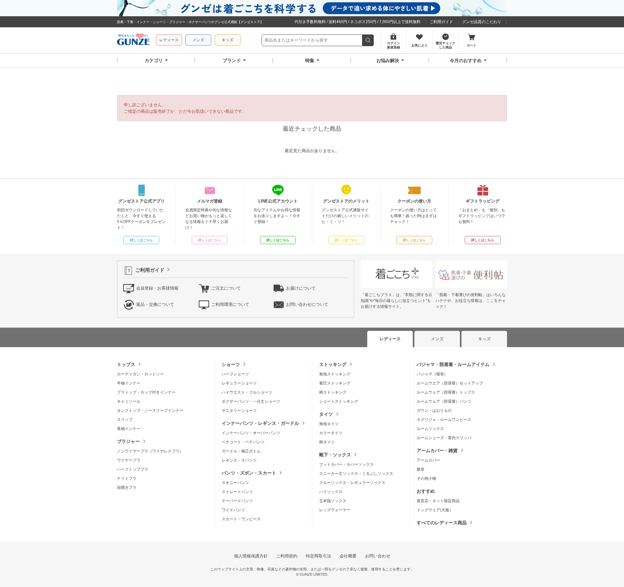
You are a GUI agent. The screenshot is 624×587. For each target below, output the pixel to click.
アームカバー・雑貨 (437, 450)
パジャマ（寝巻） (432, 374)
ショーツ (231, 364)
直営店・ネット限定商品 (438, 501)
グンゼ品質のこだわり (481, 22)
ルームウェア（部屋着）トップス (446, 392)
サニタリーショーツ (239, 410)
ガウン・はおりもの (434, 410)
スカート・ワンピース (241, 519)
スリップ (125, 419)
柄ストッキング (332, 392)
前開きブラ (126, 487)
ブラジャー (128, 441)
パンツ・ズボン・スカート (249, 473)
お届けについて (301, 288)
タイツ (326, 414)
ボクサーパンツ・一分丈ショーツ (251, 401)
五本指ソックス (332, 501)
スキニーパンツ (235, 482)
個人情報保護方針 (251, 556)
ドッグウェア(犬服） (435, 510)
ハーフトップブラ (132, 469)
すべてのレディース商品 (442, 522)
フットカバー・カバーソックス (346, 464)
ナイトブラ (126, 478)
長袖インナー (128, 428)
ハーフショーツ (235, 374)
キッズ (227, 40)
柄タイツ (327, 442)
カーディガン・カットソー (140, 374)
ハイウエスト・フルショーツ (247, 392)
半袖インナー (128, 383)
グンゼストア (133, 40)
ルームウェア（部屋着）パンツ (444, 401)
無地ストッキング (334, 374)
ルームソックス (430, 428)
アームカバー (428, 460)
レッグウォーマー (334, 510)
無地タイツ (329, 424)
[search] (368, 40)
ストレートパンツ (237, 491)
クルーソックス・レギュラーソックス (352, 482)
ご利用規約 (286, 556)
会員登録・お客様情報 (157, 288)
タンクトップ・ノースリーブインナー (150, 410)
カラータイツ (331, 433)
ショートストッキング (338, 401)
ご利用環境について (230, 304)
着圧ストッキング (334, 383)
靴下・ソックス (335, 454)
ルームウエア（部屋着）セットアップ (450, 383)
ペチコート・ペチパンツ (243, 442)
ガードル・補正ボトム (241, 451)
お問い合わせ (377, 556)
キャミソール (128, 401)
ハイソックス (331, 491)
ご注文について (226, 288)
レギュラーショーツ (239, 383)
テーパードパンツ (237, 501)
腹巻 (420, 469)
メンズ (198, 40)
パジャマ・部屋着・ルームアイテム (453, 364)
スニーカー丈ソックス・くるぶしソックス (356, 473)
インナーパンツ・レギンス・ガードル (260, 423)
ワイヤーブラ (128, 460)
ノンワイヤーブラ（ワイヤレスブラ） (150, 451)
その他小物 (426, 478)
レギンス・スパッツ (239, 460)
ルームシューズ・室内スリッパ (444, 438)
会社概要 (348, 556)
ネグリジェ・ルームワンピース (444, 419)
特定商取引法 (318, 556)
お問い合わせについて (307, 304)
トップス (126, 364)
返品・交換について (155, 304)
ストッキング (332, 364)
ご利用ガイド (441, 22)
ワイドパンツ (233, 510)
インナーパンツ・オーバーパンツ (251, 433)
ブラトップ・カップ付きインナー (146, 392)
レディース (169, 40)
